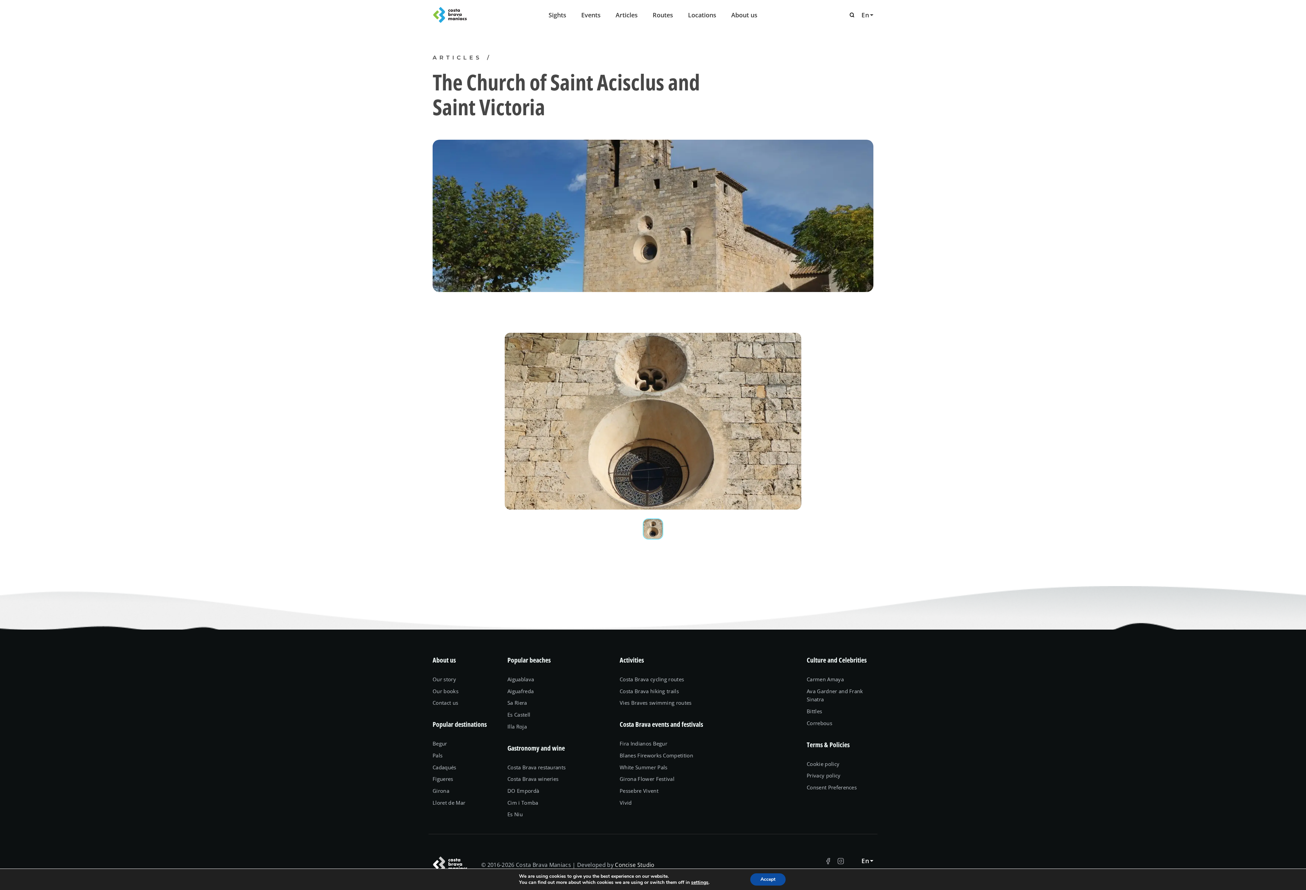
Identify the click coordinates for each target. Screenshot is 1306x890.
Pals (437, 755)
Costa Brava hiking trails (649, 691)
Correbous (819, 723)
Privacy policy (824, 775)
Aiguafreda (520, 691)
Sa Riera (517, 702)
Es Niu (515, 814)
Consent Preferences (832, 787)
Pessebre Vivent (639, 790)
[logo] (466, 15)
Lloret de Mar (449, 802)
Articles (627, 15)
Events (591, 15)
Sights (557, 15)
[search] (852, 15)
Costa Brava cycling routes (652, 679)
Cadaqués (444, 767)
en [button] (865, 15)
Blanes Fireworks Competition (656, 755)
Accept (767, 879)
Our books (445, 691)
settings (699, 882)
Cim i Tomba (522, 802)
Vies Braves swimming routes (656, 702)
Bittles (814, 711)
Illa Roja (517, 726)
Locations (702, 15)
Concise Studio (635, 865)
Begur (440, 743)
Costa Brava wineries (532, 778)
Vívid (626, 802)
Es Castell (518, 714)
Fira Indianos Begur (643, 743)
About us (744, 15)
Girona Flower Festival (647, 778)
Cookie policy (823, 763)
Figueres (443, 778)
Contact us (445, 702)
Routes (663, 15)
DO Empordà (523, 790)
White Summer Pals (644, 767)
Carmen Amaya (825, 679)
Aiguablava (520, 679)
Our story (444, 679)
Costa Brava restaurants (536, 767)
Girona (441, 790)
